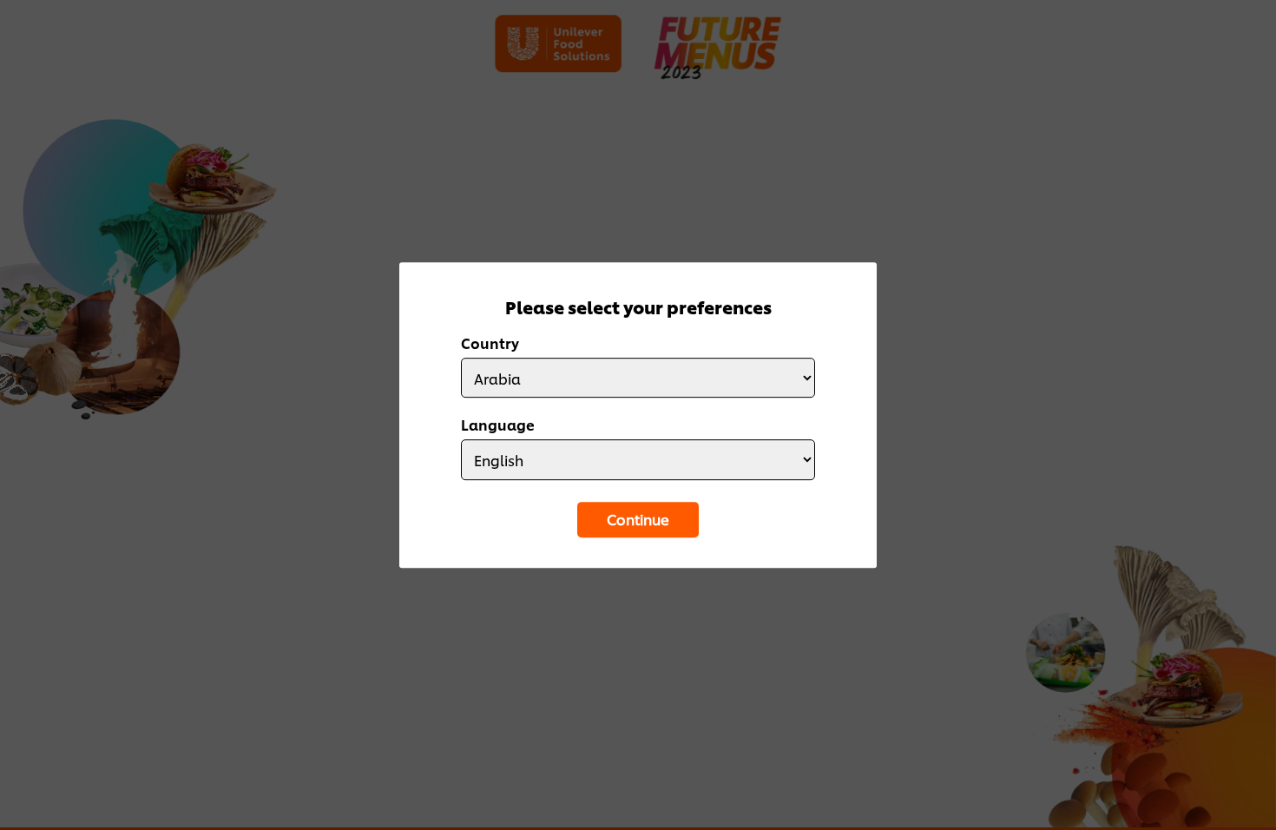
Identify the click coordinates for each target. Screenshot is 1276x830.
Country (490, 342)
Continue (638, 519)
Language (498, 425)
